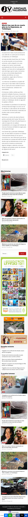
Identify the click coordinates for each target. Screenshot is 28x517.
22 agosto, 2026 (10, 398)
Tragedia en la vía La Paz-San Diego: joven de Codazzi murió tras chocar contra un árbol (13, 368)
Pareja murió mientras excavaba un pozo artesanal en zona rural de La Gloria (14, 193)
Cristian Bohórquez (6, 31)
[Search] (26, 17)
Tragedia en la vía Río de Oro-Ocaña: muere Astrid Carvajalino (13, 351)
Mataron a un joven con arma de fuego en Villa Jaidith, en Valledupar (14, 244)
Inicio (14, 3)
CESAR (3, 391)
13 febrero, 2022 (15, 31)
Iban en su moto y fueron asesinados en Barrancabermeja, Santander (13, 219)
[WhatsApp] (10, 515)
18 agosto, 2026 (10, 196)
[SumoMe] (26, 515)
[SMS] (6, 515)
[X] (22, 515)
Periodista (4, 196)
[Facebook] (18, 515)
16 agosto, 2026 (10, 501)
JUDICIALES (4, 23)
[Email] (14, 515)
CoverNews (10, 508)
